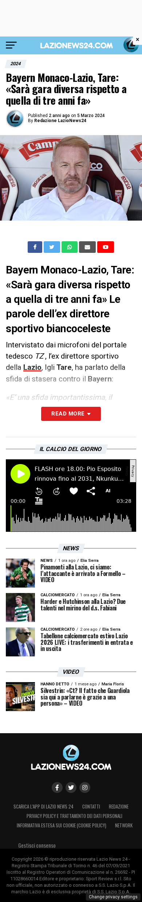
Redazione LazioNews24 (60, 120)
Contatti (91, 806)
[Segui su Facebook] (57, 787)
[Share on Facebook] (36, 247)
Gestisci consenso (37, 845)
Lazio (32, 367)
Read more (67, 413)
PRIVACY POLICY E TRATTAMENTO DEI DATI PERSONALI (74, 816)
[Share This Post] (70, 247)
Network (124, 825)
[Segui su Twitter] (71, 787)
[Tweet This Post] (53, 247)
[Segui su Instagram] (84, 787)
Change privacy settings (113, 896)
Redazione (119, 806)
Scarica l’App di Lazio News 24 (43, 806)
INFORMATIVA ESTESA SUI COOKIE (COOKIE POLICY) (61, 825)
